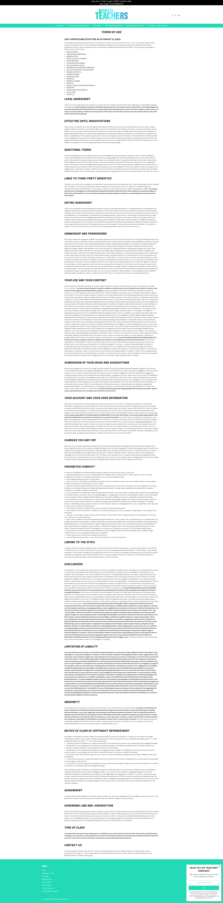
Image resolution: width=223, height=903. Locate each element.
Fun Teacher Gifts (114, 26)
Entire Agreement (72, 61)
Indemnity (69, 83)
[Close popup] (219, 866)
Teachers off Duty (135, 26)
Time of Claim (71, 92)
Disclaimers (70, 79)
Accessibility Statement (50, 891)
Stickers (97, 26)
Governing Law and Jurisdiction (77, 90)
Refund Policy (46, 882)
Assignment (70, 87)
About (44, 870)
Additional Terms (72, 56)
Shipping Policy (47, 879)
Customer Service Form (144, 422)
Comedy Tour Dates (157, 26)
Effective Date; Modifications (76, 54)
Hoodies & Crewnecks (78, 26)
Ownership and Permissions (75, 63)
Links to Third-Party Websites (76, 58)
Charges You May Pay (73, 72)
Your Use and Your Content (75, 65)
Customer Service (48, 873)
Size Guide (45, 876)
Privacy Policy (111, 158)
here (118, 143)
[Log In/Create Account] (175, 15)
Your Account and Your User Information (80, 70)
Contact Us (70, 94)
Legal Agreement (72, 52)
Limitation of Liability (73, 81)
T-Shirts (60, 26)
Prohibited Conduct (73, 74)
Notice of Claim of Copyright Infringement (80, 85)
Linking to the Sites (72, 76)
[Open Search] (172, 15)
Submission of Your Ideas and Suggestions (80, 67)
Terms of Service (47, 888)
